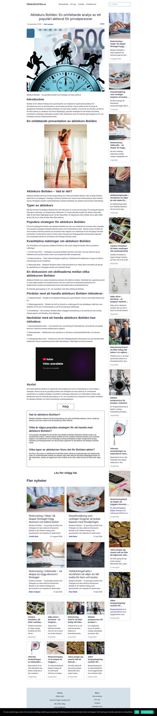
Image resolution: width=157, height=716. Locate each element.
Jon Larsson (48, 24)
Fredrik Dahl (33, 537)
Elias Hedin (73, 592)
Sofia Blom (73, 537)
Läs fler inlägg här (65, 472)
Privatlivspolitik (147, 712)
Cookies (81, 4)
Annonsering (63, 4)
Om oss (73, 4)
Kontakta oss (91, 4)
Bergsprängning (116, 609)
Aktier (102, 24)
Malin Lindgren (34, 592)
